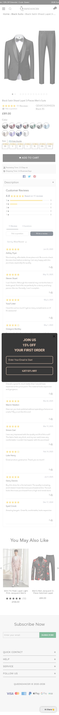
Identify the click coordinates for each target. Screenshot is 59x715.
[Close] (54, 336)
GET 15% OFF (29, 370)
